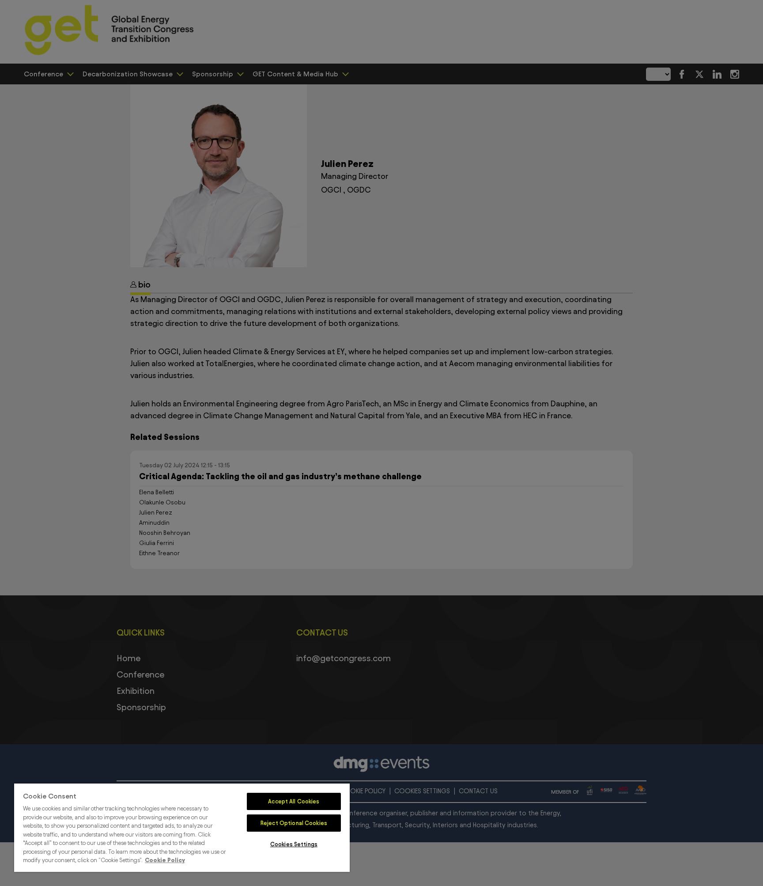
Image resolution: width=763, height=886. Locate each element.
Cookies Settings (293, 844)
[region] (182, 828)
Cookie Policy (165, 860)
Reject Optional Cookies (294, 823)
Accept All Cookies (293, 801)
